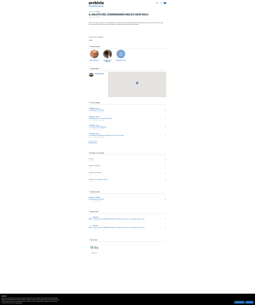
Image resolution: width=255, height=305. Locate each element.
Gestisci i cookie (239, 302)
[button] (137, 83)
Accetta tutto (249, 302)
